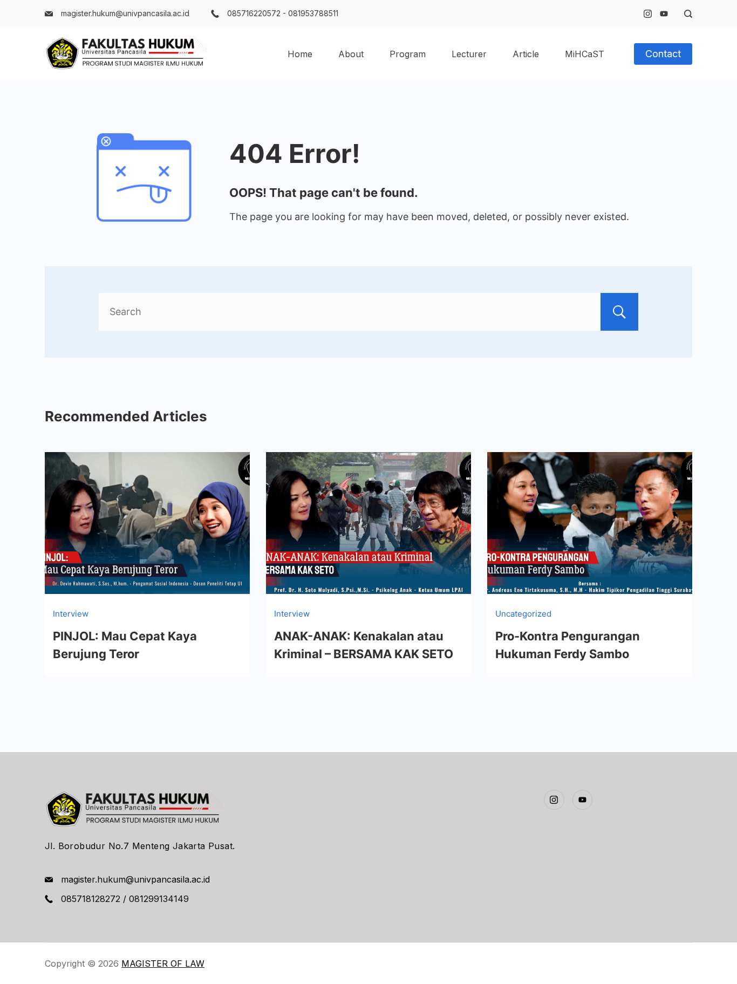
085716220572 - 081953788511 (282, 13)
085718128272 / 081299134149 (125, 898)
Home (300, 54)
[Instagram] (648, 14)
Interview (70, 614)
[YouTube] (664, 14)
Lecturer (469, 54)
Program (408, 54)
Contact (663, 53)
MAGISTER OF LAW (162, 963)
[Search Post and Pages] (684, 14)
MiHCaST (584, 54)
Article (526, 54)
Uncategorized (523, 614)
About (351, 54)
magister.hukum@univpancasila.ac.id (125, 13)
